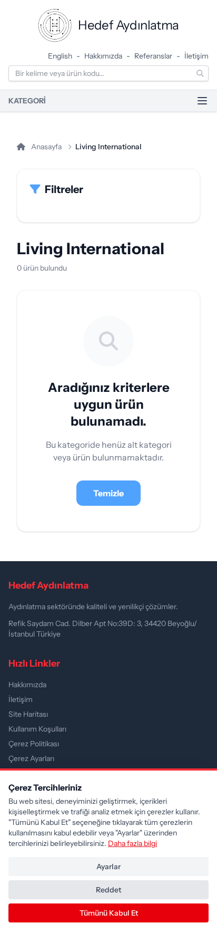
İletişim (196, 56)
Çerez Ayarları (31, 758)
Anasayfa (45, 146)
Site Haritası (28, 714)
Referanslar (153, 56)
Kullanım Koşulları (37, 729)
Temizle (108, 493)
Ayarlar (108, 866)
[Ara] (200, 73)
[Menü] (202, 100)
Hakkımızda (103, 56)
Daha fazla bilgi (132, 843)
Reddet (108, 889)
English (60, 56)
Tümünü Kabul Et (109, 913)
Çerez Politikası (33, 743)
